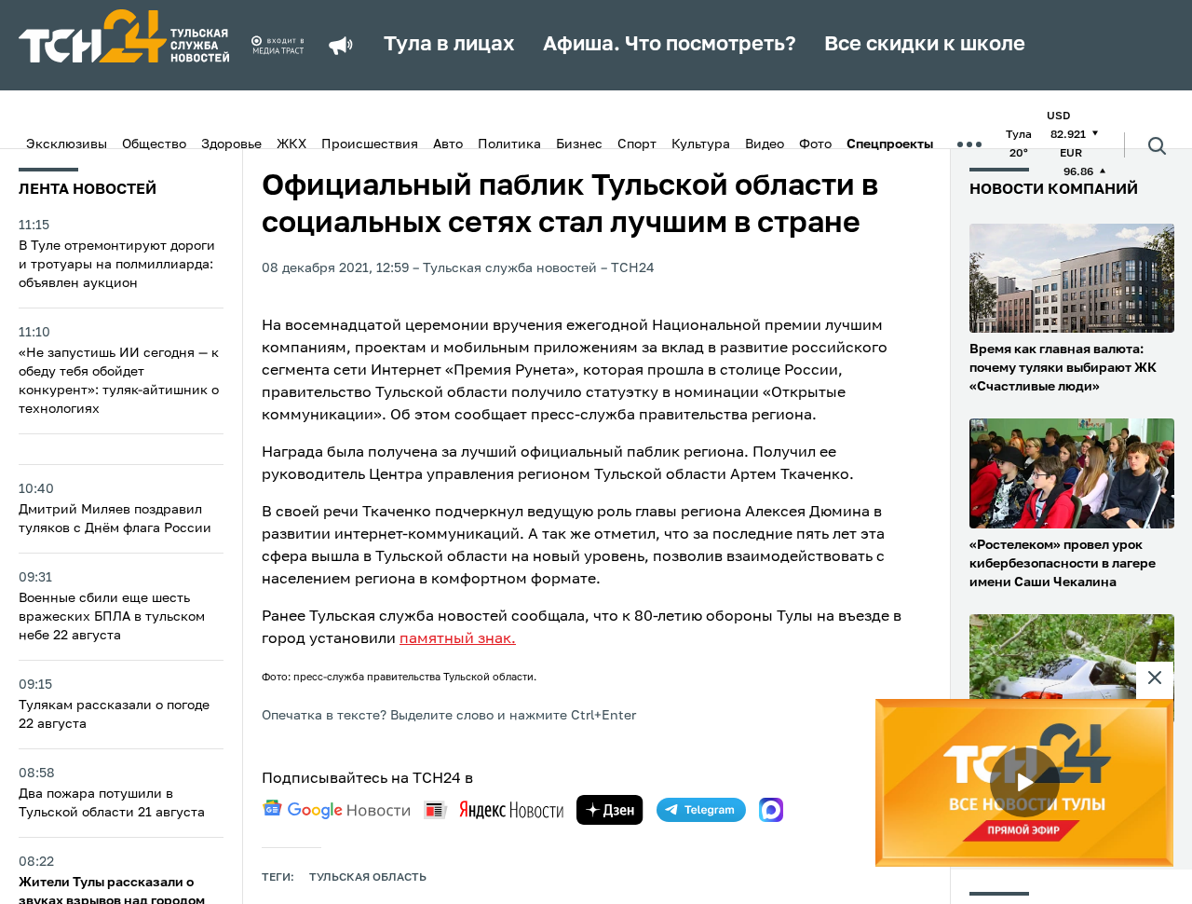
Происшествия (369, 144)
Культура (700, 144)
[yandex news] (493, 809)
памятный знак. (458, 639)
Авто (448, 144)
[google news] (336, 810)
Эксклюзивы (66, 144)
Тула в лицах (449, 44)
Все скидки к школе (924, 44)
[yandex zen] (609, 810)
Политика (509, 144)
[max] (771, 810)
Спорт (637, 144)
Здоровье (231, 144)
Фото (815, 144)
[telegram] (701, 810)
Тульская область (368, 877)
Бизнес (579, 144)
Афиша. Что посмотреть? (669, 44)
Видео (764, 144)
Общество (154, 144)
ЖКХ (291, 144)
